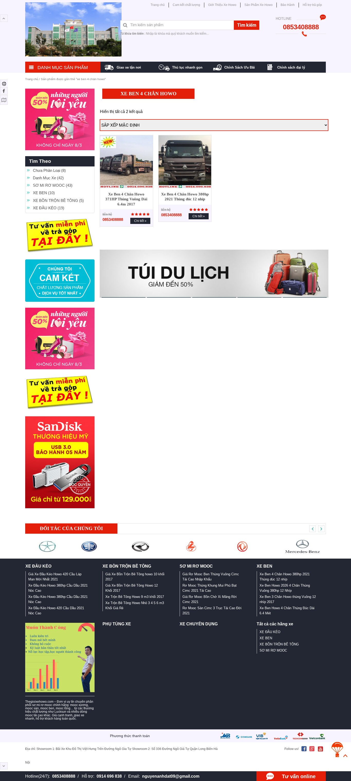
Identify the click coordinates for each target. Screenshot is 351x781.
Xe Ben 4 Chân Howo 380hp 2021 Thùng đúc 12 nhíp (185, 196)
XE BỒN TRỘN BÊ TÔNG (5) (58, 200)
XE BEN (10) (44, 193)
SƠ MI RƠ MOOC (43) (52, 185)
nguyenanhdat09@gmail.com (170, 776)
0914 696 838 (109, 776)
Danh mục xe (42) (48, 178)
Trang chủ (31, 79)
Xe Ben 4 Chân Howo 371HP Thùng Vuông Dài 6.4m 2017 (126, 199)
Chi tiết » (140, 221)
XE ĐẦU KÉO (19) (48, 208)
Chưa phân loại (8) (49, 170)
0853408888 (63, 776)
